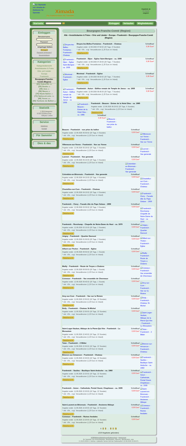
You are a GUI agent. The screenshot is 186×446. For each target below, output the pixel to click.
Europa (44, 74)
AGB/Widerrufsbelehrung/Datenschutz (104, 438)
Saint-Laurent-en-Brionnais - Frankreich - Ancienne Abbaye (88, 405)
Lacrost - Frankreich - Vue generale (77, 157)
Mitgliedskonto (145, 23)
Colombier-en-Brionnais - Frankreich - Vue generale (84, 174)
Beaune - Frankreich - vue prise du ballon (80, 130)
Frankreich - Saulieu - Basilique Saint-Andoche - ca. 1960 (87, 371)
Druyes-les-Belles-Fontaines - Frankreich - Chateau (99, 44)
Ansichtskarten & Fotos (44, 68)
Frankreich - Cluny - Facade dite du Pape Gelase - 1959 (86, 204)
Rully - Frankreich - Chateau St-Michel (79, 308)
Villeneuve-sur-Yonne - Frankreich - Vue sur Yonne (84, 144)
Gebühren (44, 126)
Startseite (38, 23)
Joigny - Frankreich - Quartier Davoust (79, 236)
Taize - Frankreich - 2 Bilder (74, 343)
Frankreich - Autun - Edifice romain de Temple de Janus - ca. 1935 (106, 88)
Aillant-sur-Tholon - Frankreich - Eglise (79, 249)
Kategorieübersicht (44, 66)
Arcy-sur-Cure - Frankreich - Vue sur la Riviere (82, 296)
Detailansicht (83, 53)
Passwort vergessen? (44, 53)
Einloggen (114, 23)
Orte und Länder (44, 71)
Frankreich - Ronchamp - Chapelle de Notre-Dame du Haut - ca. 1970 (92, 224)
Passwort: (44, 42)
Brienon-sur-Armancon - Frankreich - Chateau (82, 355)
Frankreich (44, 76)
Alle (66, 35)
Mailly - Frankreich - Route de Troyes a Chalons (83, 266)
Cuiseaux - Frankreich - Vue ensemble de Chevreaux (85, 279)
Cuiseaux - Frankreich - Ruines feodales (80, 417)
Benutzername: (44, 37)
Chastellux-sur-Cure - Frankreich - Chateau (81, 189)
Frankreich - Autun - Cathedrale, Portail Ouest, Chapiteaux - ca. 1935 (92, 388)
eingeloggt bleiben (45, 47)
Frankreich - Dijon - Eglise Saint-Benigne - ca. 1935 (99, 59)
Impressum (122, 438)
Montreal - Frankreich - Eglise (90, 74)
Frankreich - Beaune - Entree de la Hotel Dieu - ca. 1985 (115, 103)
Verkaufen (128, 23)
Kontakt (44, 129)
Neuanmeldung (44, 55)
